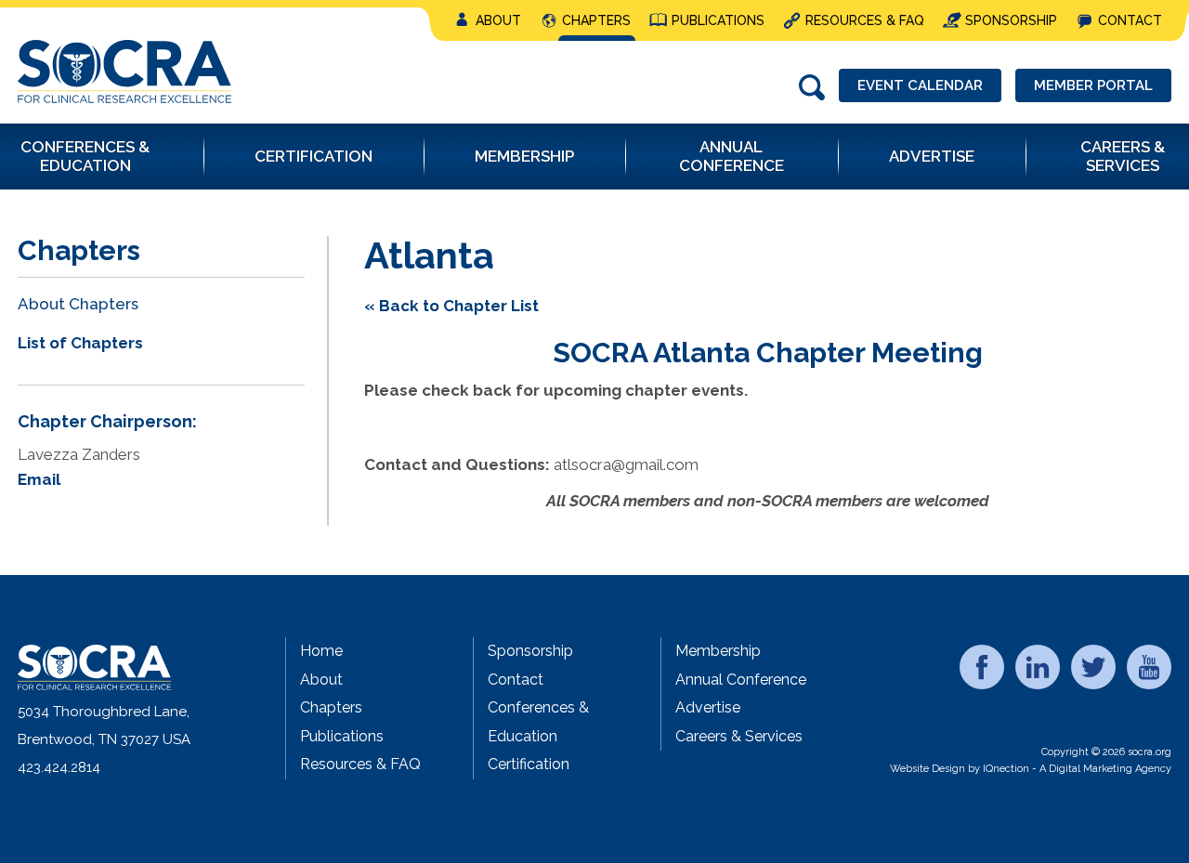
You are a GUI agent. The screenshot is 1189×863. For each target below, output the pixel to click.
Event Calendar (920, 85)
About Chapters (78, 303)
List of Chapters (80, 342)
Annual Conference (740, 679)
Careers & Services (739, 736)
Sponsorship (1011, 20)
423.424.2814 (59, 767)
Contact (1130, 20)
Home (321, 651)
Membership (718, 651)
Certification (528, 764)
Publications (718, 20)
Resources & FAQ (864, 20)
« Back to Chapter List (451, 305)
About (498, 20)
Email (39, 479)
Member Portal (1093, 85)
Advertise (707, 707)
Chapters (596, 20)
